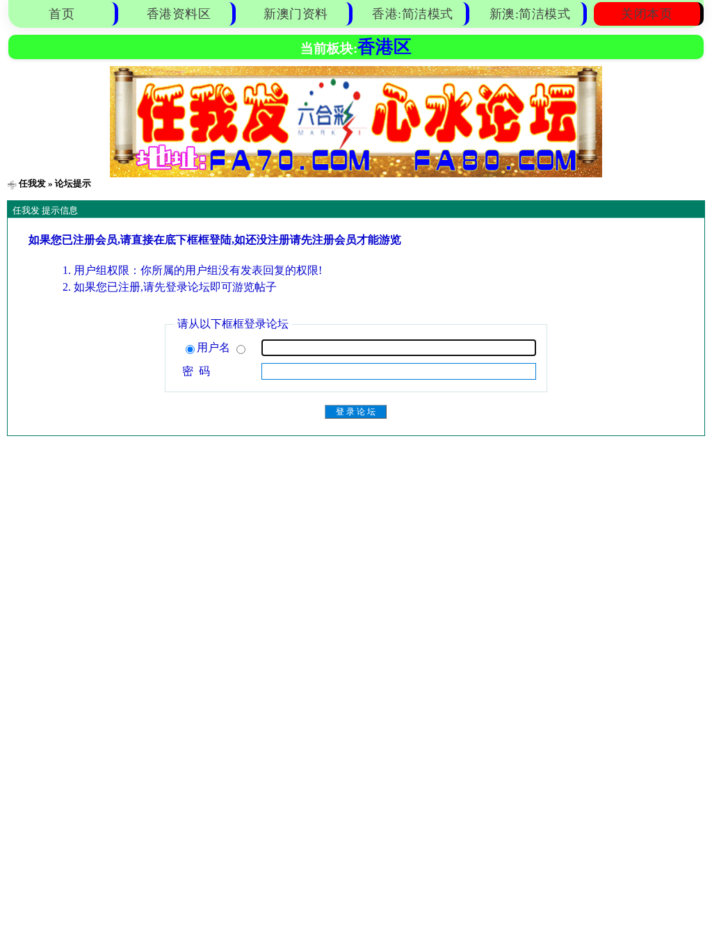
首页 (61, 14)
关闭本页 (646, 14)
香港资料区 (179, 14)
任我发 (32, 183)
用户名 (215, 347)
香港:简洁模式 (412, 14)
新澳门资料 (296, 14)
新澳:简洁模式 (530, 14)
